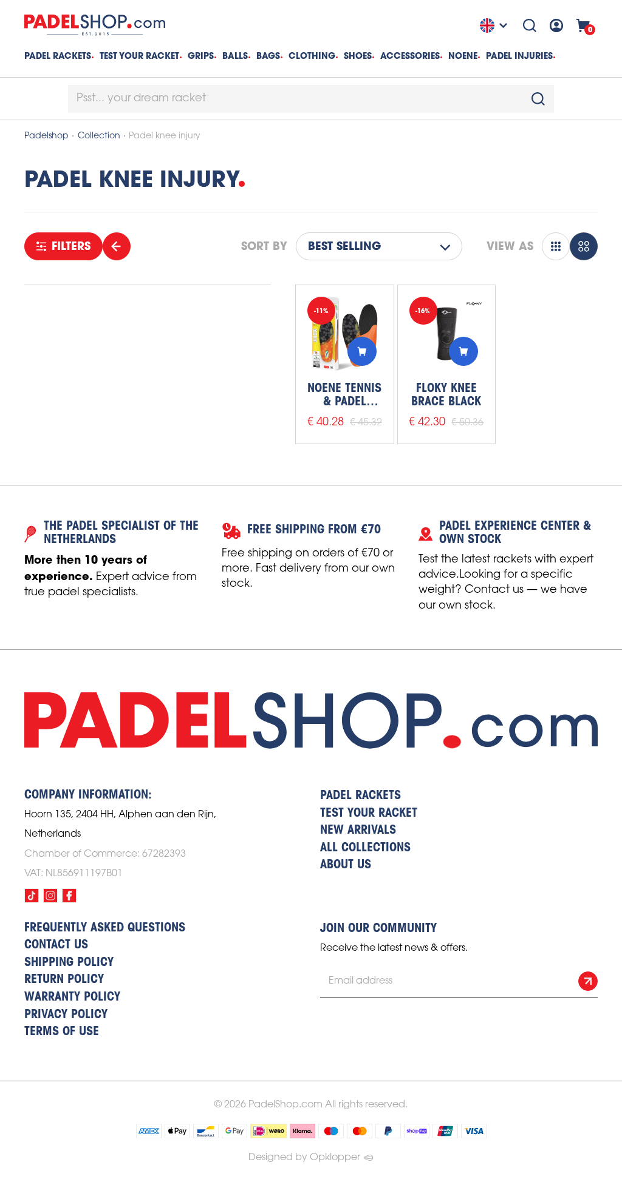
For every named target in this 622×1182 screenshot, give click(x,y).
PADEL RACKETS (360, 796)
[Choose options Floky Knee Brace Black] (463, 351)
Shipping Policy (69, 962)
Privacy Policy (66, 1015)
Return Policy (64, 979)
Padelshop (46, 136)
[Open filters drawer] (117, 246)
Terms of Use (61, 1032)
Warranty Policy (72, 997)
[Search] (530, 25)
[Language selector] (495, 25)
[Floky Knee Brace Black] (447, 334)
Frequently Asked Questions (104, 928)
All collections (365, 848)
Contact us (56, 945)
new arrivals (358, 830)
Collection (99, 136)
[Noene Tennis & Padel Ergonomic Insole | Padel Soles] (345, 334)
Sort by (264, 246)
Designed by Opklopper (304, 1157)
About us (345, 865)
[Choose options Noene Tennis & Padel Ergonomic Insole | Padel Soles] (362, 351)
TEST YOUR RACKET (139, 55)
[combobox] (311, 99)
